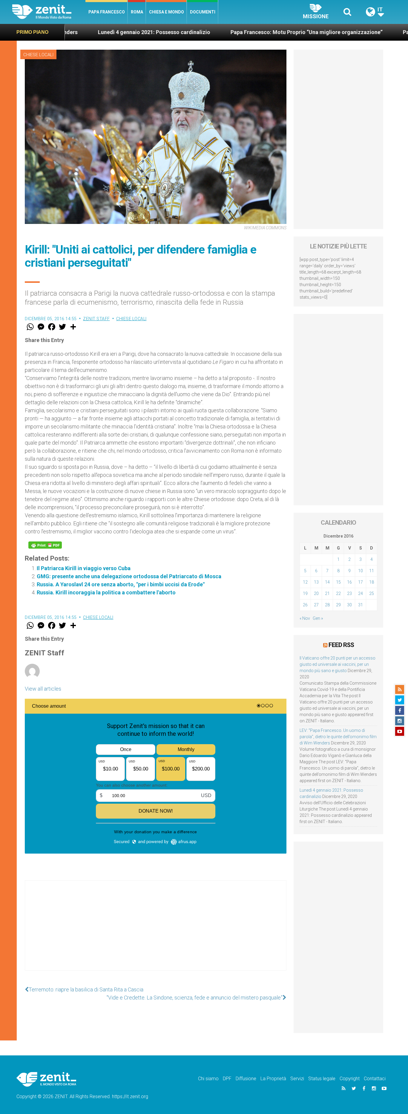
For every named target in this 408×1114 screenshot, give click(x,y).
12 (305, 582)
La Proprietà (273, 1078)
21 (327, 593)
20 (316, 593)
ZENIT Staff (96, 318)
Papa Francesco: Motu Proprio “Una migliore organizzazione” (262, 32)
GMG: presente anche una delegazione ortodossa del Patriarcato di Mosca (129, 576)
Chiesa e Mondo (166, 12)
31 (360, 604)
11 (371, 570)
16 (349, 582)
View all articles (43, 689)
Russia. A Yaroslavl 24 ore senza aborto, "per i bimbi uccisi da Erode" (121, 584)
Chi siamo (208, 1078)
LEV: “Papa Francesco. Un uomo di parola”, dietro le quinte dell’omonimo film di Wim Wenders (338, 736)
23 (349, 593)
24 (360, 593)
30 (349, 604)
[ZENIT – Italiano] (48, 11)
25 (371, 593)
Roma (137, 12)
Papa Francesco (106, 12)
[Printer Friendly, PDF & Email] (45, 545)
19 (305, 593)
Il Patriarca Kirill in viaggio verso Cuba (84, 568)
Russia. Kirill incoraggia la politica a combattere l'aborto (106, 592)
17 (360, 582)
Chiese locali (38, 54)
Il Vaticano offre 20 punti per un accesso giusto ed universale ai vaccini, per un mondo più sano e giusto (337, 664)
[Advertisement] (155, 931)
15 (338, 582)
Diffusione (246, 1078)
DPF (227, 1078)
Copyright (350, 1078)
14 (327, 582)
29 (338, 604)
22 (338, 593)
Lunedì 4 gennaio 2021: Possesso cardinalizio (109, 32)
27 (316, 604)
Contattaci (375, 1078)
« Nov (305, 618)
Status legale (321, 1078)
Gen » (318, 618)
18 (371, 582)
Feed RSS (341, 644)
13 (316, 582)
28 (327, 604)
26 (305, 604)
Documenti (202, 12)
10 (360, 570)
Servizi (297, 1078)
